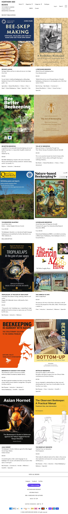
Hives (27, 86)
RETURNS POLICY (34, 492)
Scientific (15, 389)
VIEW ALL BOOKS (34, 474)
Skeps (19, 88)
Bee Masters (47, 86)
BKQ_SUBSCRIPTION (7, 239)
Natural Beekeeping (11, 88)
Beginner (4, 166)
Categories (37, 4)
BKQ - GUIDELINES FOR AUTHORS (34, 495)
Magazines (28, 4)
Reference (19, 315)
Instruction (10, 166)
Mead (3, 88)
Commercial (54, 86)
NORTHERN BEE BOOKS (31, 512)
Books (20, 4)
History (22, 86)
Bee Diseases (5, 315)
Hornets (20, 465)
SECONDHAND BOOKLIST (34, 489)
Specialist (24, 88)
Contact (37, 8)
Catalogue (46, 4)
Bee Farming (39, 86)
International (17, 166)
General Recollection (14, 86)
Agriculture (4, 86)
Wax (29, 88)
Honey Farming (57, 88)
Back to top (34, 498)
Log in (55, 6)
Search (61, 6)
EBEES (31, 8)
